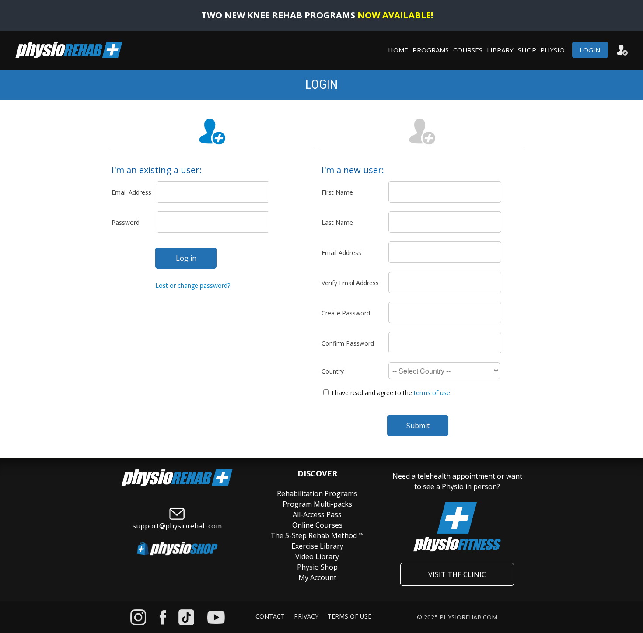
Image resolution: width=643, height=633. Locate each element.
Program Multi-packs (317, 504)
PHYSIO (555, 50)
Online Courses (317, 525)
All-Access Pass (317, 514)
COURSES (467, 50)
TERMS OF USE (349, 616)
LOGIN (589, 50)
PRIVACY (306, 616)
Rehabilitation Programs (317, 493)
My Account (317, 577)
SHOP (528, 50)
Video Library (317, 556)
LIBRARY (500, 50)
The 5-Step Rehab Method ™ (317, 535)
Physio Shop (317, 567)
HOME (398, 50)
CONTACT (270, 616)
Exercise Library (317, 546)
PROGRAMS (430, 50)
